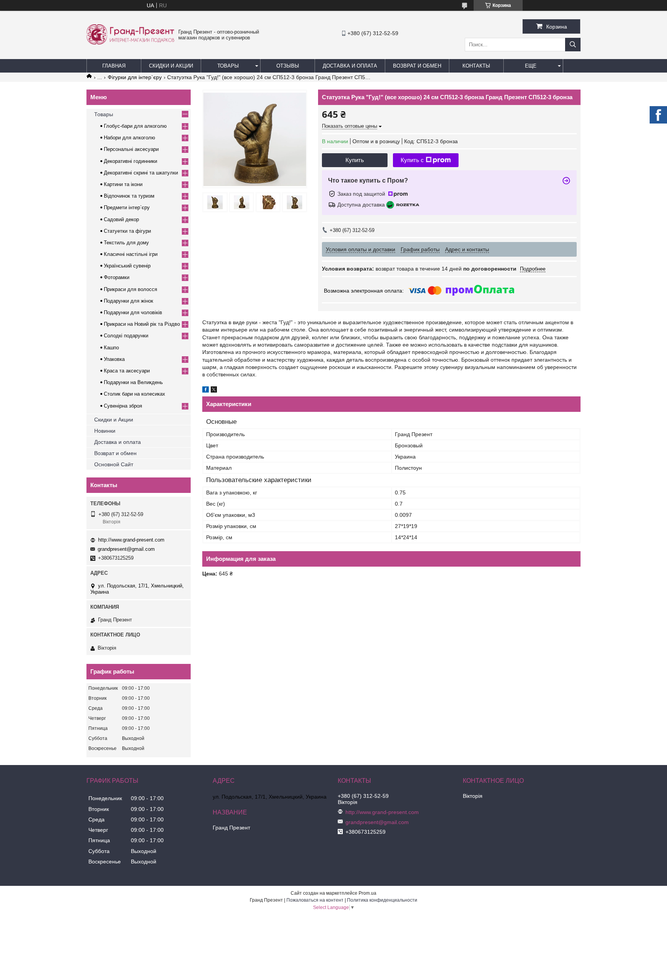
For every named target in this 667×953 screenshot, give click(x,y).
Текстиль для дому (126, 242)
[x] (214, 391)
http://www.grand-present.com (131, 540)
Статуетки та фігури (127, 231)
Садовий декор (121, 219)
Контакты (476, 66)
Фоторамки (116, 277)
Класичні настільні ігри (130, 254)
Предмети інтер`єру (127, 207)
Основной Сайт (113, 464)
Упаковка (114, 359)
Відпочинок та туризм (129, 196)
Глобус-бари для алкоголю (135, 126)
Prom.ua (367, 893)
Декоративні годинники (130, 161)
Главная (113, 66)
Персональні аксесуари (131, 149)
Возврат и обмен (417, 66)
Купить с (412, 160)
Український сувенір (127, 266)
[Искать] (573, 44)
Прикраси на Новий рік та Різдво (142, 324)
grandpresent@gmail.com (126, 549)
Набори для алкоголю (129, 137)
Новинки (104, 431)
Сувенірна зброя (123, 406)
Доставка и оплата (117, 442)
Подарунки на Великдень (133, 382)
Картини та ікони (123, 184)
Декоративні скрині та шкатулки (141, 173)
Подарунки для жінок (128, 301)
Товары (228, 66)
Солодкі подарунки (126, 336)
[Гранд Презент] (130, 42)
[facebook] (205, 391)
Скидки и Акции (171, 66)
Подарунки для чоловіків (133, 312)
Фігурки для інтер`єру (135, 77)
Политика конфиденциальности (382, 900)
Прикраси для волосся (130, 289)
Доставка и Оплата (350, 66)
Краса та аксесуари (127, 371)
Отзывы (287, 66)
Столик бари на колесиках (134, 394)
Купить (354, 160)
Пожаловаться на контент (315, 900)
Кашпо (111, 347)
